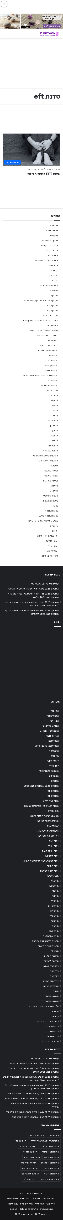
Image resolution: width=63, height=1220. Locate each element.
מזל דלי (55, 410)
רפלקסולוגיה (52, 550)
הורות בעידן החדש (50, 315)
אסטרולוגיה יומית (37, 1135)
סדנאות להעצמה (51, 475)
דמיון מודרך (53, 280)
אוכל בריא (54, 225)
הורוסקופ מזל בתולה (50, 1152)
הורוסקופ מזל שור (51, 1174)
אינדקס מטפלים (46, 1209)
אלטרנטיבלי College (49, 245)
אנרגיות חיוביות (52, 250)
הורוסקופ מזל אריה (28, 1146)
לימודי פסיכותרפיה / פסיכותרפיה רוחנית (40, 375)
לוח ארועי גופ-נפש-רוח (48, 350)
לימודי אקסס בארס (50, 365)
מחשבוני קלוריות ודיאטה (48, 460)
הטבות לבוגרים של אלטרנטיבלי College (40, 320)
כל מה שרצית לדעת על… (47, 345)
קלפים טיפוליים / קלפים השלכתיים (43, 520)
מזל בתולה (53, 400)
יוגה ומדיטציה (52, 340)
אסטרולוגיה (53, 255)
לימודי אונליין (53, 360)
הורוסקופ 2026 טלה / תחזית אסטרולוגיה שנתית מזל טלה (33, 588)
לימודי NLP (53, 355)
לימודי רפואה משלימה (49, 385)
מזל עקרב (54, 430)
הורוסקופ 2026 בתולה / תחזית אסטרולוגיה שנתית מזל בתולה (32, 1098)
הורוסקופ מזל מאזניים (50, 1163)
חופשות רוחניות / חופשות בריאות (44, 330)
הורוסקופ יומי (52, 305)
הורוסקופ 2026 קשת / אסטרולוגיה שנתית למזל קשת (35, 1117)
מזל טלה (54, 415)
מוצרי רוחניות (52, 390)
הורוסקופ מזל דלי (51, 1157)
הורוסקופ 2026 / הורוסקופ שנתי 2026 (41, 300)
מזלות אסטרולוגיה (50, 450)
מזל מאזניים (53, 420)
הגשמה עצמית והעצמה (48, 285)
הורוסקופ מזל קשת (30, 1168)
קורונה (55, 505)
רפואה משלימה (52, 540)
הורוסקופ (54, 295)
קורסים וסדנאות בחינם (48, 515)
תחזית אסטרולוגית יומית (49, 1179)
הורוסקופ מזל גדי (30, 1152)
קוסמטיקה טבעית (50, 500)
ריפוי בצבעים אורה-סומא (47, 535)
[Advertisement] (31, 662)
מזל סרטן (54, 425)
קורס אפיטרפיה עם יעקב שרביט (45, 583)
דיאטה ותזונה (52, 275)
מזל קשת (54, 435)
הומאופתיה (53, 290)
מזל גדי (55, 405)
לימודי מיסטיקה (51, 370)
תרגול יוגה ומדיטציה (50, 555)
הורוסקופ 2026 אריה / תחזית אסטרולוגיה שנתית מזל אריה (33, 1093)
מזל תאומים (53, 445)
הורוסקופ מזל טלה (32, 1157)
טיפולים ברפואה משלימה (47, 335)
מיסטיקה (54, 465)
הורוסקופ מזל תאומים (30, 1174)
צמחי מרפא (53, 490)
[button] (4, 4)
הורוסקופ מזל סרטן (28, 1163)
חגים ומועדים (52, 325)
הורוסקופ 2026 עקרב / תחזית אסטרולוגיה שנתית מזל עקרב (32, 1112)
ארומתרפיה (53, 265)
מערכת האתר (52, 169)
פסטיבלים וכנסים (50, 480)
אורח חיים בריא (52, 230)
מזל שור (55, 440)
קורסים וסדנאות (51, 510)
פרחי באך (54, 485)
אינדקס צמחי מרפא (50, 240)
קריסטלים (54, 525)
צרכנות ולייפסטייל (50, 495)
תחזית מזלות (29, 1179)
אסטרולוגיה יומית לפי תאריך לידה (45, 1141)
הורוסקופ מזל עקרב (50, 1168)
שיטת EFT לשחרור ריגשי (43, 174)
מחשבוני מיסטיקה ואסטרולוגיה (45, 455)
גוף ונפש (54, 270)
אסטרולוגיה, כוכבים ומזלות (46, 260)
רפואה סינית (53, 545)
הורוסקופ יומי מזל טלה (49, 1146)
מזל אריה (54, 395)
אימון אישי (54, 235)
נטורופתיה (37, 1198)
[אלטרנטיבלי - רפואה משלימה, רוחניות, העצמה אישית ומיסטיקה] (48, 34)
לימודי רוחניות (52, 380)
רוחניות (55, 530)
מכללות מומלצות (51, 470)
